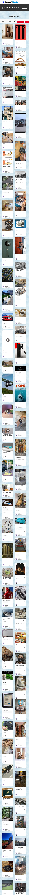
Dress (17, 739)
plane (5, 396)
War (16, 42)
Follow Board (21, 22)
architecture (18, 459)
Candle (5, 352)
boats (17, 375)
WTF (4, 663)
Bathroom (18, 319)
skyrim (20, 668)
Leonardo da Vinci (19, 68)
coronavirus (6, 79)
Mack (6, 43)
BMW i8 (5, 323)
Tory (4, 512)
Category (10, 21)
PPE (16, 668)
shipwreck (21, 182)
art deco (17, 336)
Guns (5, 732)
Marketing (9, 510)
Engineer (21, 623)
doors (23, 459)
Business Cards (6, 639)
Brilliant (17, 163)
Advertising (6, 508)
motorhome (18, 299)
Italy (17, 830)
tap (4, 780)
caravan (21, 529)
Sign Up (24, 7)
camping (17, 298)
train (21, 336)
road (9, 192)
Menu (21, 163)
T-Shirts (17, 578)
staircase (17, 510)
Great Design (7, 44)
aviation (17, 230)
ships (17, 182)
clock (5, 260)
